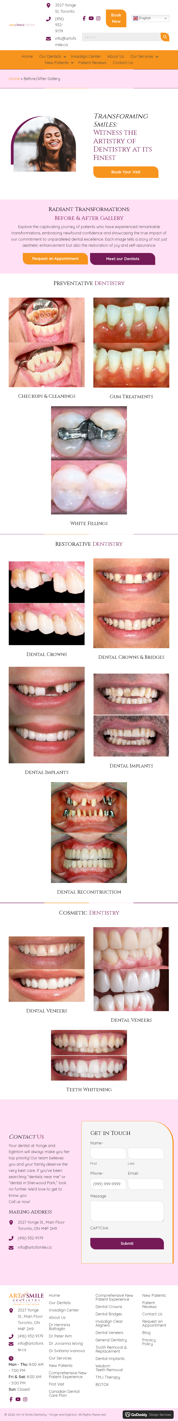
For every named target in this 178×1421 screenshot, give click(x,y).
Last (131, 1163)
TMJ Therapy (108, 1377)
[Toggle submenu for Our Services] (156, 57)
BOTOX (102, 1384)
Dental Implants (110, 1358)
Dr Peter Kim (60, 1336)
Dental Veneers (109, 1332)
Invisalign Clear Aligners (109, 1323)
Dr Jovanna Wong (66, 1343)
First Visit (56, 1384)
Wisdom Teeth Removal (109, 1367)
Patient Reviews (149, 1304)
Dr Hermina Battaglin (59, 1326)
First (93, 1163)
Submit (127, 1243)
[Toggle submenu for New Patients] (72, 63)
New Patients (61, 1365)
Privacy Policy (149, 1341)
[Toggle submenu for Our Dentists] (64, 57)
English (144, 18)
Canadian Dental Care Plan (64, 1393)
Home (14, 78)
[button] (84, 18)
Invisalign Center (64, 1310)
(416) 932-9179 (59, 25)
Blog (146, 1332)
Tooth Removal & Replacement (111, 1349)
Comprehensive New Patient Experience (68, 1374)
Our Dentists (60, 1302)
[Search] (165, 37)
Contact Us (152, 1313)
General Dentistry (111, 1339)
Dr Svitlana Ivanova (67, 1350)
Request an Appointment (154, 1323)
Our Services (60, 1358)
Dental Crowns (109, 1306)
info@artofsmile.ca (34, 1247)
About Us (57, 1317)
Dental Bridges (109, 1313)
